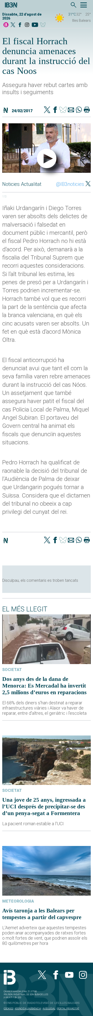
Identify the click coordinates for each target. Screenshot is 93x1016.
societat (12, 669)
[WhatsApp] (78, 110)
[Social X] (12, 25)
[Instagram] (27, 25)
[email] (70, 110)
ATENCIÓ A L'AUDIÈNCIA (28, 1008)
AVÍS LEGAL (49, 1008)
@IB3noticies (70, 184)
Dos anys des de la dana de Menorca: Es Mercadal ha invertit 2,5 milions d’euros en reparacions (44, 685)
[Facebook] (19, 25)
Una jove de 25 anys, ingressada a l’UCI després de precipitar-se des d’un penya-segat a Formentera (44, 806)
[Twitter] (47, 110)
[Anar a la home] (5, 25)
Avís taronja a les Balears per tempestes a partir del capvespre (41, 913)
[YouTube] (34, 25)
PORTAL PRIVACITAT (68, 1008)
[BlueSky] (43, 25)
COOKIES (8, 1008)
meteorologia (18, 901)
